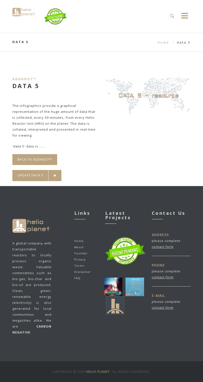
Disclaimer (82, 272)
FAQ (77, 278)
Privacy (80, 259)
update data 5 (30, 175)
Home (163, 42)
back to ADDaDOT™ (35, 159)
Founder (81, 253)
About (79, 247)
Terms (79, 265)
